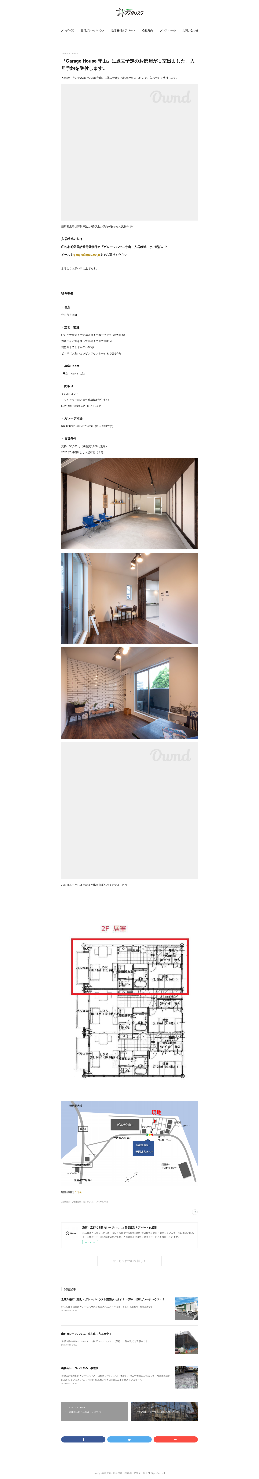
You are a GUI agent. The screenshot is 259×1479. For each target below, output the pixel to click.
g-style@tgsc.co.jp (86, 254)
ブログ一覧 (67, 30)
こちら (78, 1192)
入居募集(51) (66, 1201)
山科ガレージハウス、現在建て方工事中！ (86, 1333)
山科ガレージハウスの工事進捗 (79, 1368)
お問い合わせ (190, 30)
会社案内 (147, 30)
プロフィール (168, 30)
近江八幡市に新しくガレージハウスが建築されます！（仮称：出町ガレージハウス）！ (113, 1299)
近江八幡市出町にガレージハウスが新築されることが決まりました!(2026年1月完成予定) (106, 1306)
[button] (67, 30)
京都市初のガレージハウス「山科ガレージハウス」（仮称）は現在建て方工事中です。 (105, 1341)
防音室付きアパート (123, 30)
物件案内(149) (79, 1201)
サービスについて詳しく (129, 1261)
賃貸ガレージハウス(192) (97, 1201)
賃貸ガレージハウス (93, 30)
